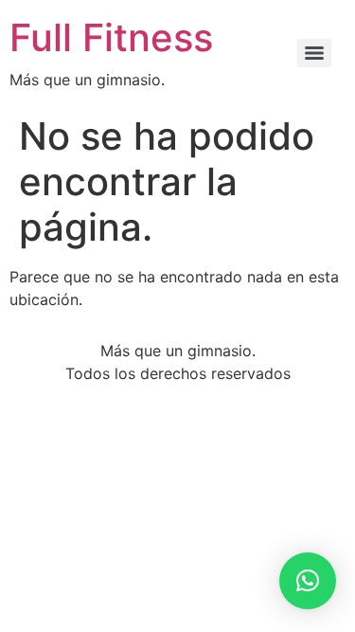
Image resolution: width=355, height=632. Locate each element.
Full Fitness (111, 37)
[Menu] (314, 53)
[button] (307, 580)
